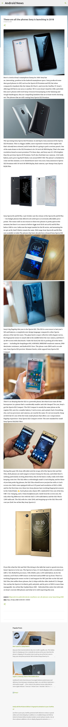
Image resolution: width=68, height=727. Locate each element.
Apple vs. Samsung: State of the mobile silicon (26, 676)
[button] (5, 25)
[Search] (65, 3)
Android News (14, 3)
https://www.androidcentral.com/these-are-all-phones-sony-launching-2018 (36, 597)
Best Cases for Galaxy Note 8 (21, 646)
